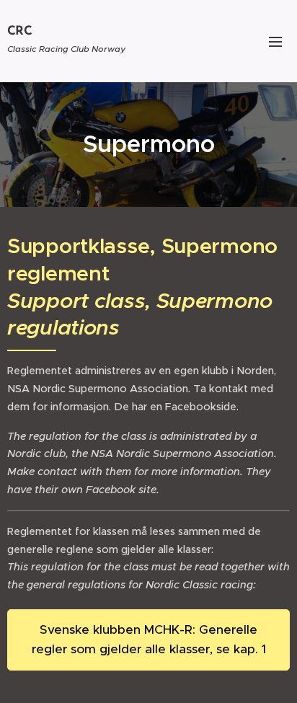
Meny (275, 41)
